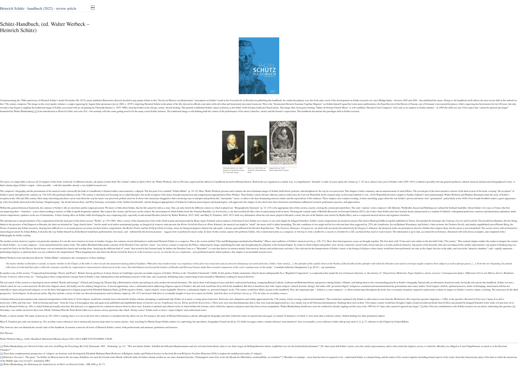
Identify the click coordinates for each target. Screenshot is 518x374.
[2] (120, 289)
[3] (422, 306)
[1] (35, 111)
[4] (513, 306)
